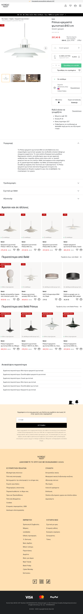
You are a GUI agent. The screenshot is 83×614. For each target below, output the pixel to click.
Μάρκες (25, 528)
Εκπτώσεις (26, 573)
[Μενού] (80, 5)
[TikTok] (48, 581)
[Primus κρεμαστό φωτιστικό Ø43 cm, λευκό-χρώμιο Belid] (24, 47)
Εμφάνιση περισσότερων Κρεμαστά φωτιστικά (19, 390)
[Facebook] (34, 581)
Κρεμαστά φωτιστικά (21, 19)
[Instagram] (41, 581)
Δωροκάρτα (50, 499)
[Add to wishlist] (14, 249)
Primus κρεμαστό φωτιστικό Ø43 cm (12, 20)
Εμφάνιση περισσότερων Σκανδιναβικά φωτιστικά (20, 386)
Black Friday (27, 566)
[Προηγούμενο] (4, 48)
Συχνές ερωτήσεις (12, 484)
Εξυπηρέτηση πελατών (14, 473)
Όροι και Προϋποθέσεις (14, 495)
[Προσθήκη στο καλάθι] (18, 249)
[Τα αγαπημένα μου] (70, 5)
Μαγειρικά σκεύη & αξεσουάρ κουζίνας (59, 476)
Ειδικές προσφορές (29, 536)
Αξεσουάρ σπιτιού (52, 480)
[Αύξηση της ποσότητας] (58, 65)
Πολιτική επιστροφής (13, 476)
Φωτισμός (5, 19)
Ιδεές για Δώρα (28, 558)
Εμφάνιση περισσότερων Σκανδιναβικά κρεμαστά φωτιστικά (24, 374)
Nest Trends (27, 562)
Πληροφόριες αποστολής (15, 488)
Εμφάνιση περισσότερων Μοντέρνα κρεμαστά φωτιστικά (23, 370)
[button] (55, 32)
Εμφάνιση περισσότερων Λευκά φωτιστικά (18, 378)
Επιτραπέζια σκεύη (52, 473)
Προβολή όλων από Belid (69, 257)
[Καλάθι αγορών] (75, 5)
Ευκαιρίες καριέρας (53, 532)
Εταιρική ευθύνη (52, 528)
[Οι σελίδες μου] (65, 5)
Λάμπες (11, 19)
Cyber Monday (28, 569)
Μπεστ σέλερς (28, 547)
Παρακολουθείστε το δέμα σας (17, 491)
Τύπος (48, 539)
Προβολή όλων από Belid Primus (67, 306)
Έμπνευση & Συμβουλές (31, 524)
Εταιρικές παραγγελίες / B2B (16, 506)
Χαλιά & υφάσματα (52, 488)
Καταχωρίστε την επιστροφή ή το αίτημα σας (22, 480)
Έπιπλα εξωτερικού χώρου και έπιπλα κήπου (61, 495)
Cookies (9, 503)
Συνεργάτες (50, 536)
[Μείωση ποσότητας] (53, 65)
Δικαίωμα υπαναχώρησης (15, 510)
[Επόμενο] (46, 48)
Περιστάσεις (27, 551)
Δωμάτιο (26, 554)
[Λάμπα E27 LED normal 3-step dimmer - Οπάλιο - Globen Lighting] (55, 57)
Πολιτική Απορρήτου (13, 499)
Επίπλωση (49, 491)
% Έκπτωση (27, 539)
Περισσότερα (75, 88)
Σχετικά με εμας (52, 524)
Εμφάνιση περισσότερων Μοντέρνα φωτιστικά (19, 382)
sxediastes (26, 532)
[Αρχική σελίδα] (5, 5)
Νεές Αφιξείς (27, 543)
